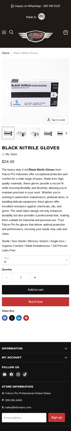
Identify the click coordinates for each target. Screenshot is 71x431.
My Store (11, 154)
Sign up (56, 417)
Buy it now (36, 301)
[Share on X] (12, 318)
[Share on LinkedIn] (19, 318)
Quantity (7, 269)
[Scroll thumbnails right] (66, 133)
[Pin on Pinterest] (26, 318)
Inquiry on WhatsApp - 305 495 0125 (37, 6)
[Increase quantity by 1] (35, 277)
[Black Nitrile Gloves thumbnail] (8, 133)
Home (5, 53)
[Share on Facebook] (5, 318)
